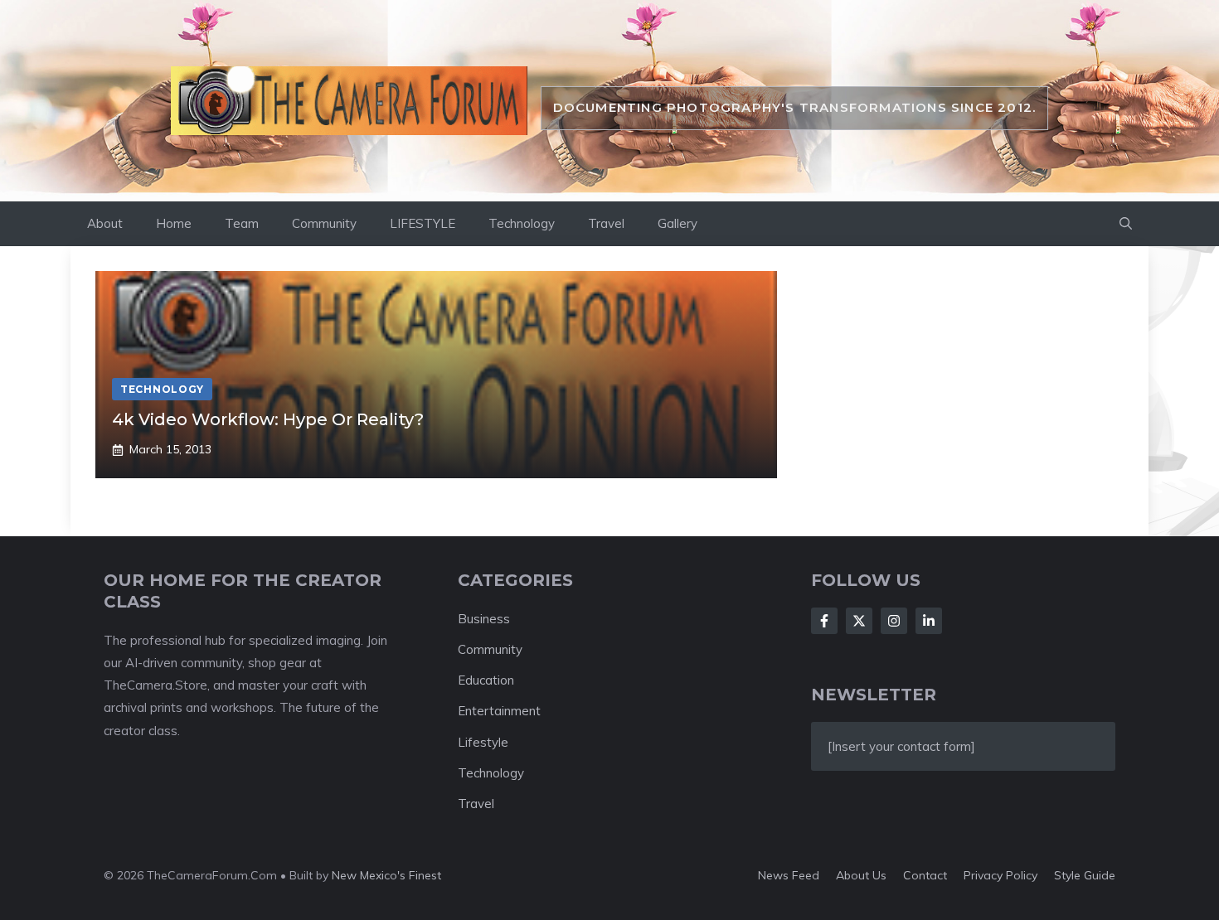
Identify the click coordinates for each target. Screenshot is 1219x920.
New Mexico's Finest (386, 875)
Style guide (1084, 875)
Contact (925, 875)
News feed (788, 875)
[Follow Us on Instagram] (894, 621)
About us (861, 875)
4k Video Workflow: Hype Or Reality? (268, 419)
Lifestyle (483, 742)
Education (486, 680)
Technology (521, 223)
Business (484, 619)
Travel (606, 223)
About (105, 223)
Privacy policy (1000, 875)
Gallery (677, 223)
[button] (1126, 223)
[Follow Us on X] (859, 621)
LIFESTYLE (422, 223)
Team (242, 223)
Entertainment (499, 711)
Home (174, 223)
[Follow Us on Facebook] (824, 621)
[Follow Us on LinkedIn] (928, 621)
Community (324, 223)
